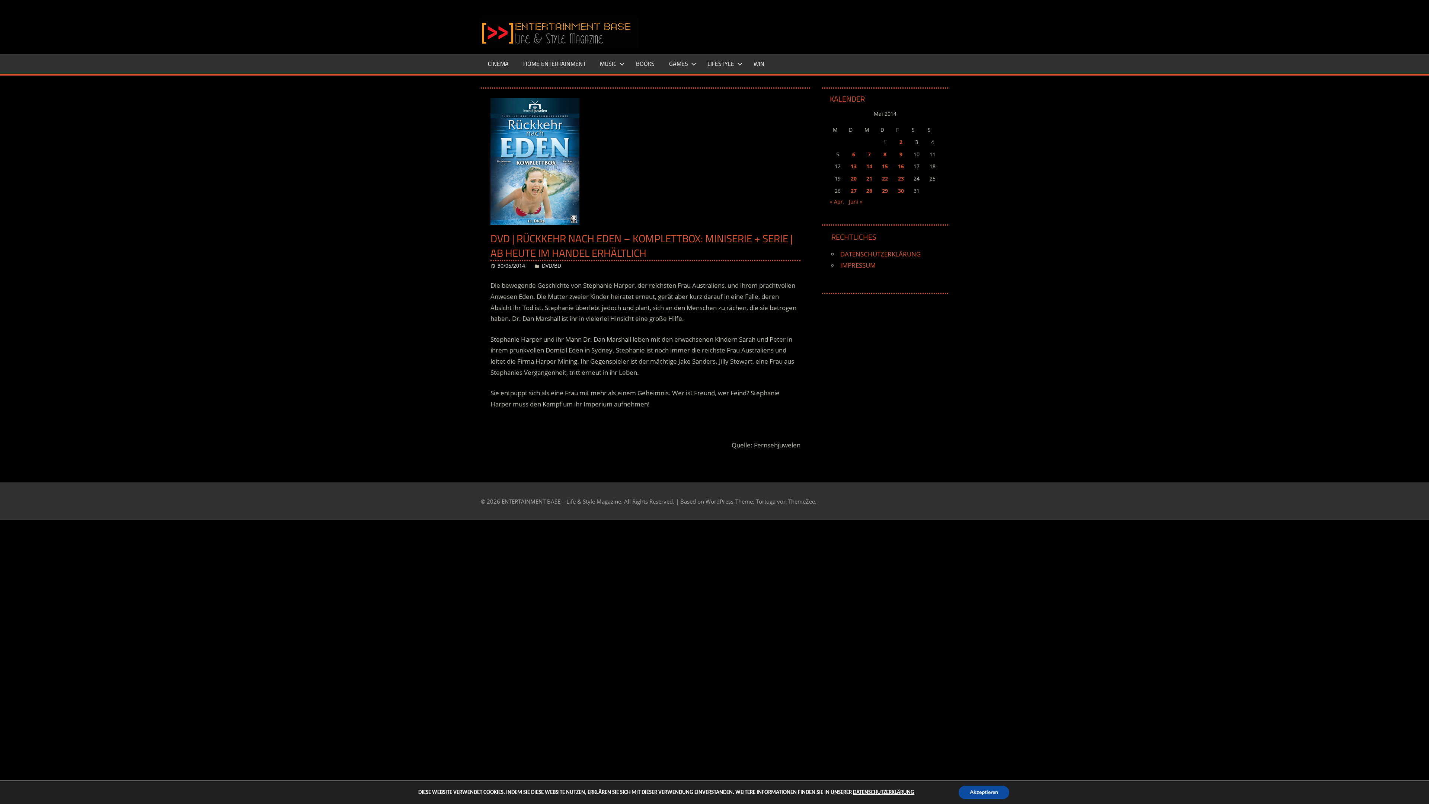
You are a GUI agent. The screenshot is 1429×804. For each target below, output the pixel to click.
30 (901, 190)
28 (869, 190)
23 (901, 178)
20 (854, 178)
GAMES (678, 63)
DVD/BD (551, 265)
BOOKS (645, 63)
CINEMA (498, 63)
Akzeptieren (984, 792)
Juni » (856, 201)
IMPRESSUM (858, 265)
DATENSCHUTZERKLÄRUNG (880, 254)
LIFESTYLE (720, 63)
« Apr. (837, 201)
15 (885, 166)
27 (854, 190)
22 (885, 178)
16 (901, 166)
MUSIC (608, 63)
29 (885, 190)
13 (854, 166)
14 (869, 166)
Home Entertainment (554, 63)
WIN (759, 63)
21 (869, 178)
